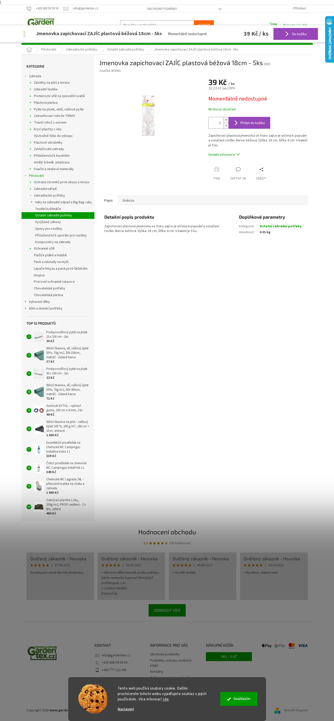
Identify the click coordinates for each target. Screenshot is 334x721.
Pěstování (36, 175)
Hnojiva (39, 275)
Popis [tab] (108, 200)
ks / (229, 656)
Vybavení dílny (39, 301)
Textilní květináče (48, 208)
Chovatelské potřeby (49, 288)
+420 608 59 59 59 (114, 662)
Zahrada (35, 76)
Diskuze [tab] (128, 200)
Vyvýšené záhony (48, 222)
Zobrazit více (167, 610)
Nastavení (126, 709)
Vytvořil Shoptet (296, 710)
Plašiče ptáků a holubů (50, 255)
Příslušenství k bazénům (52, 155)
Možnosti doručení (222, 109)
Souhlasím (241, 698)
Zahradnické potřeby (49, 195)
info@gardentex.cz (116, 655)
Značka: (110, 70)
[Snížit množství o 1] (225, 126)
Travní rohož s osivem (50, 122)
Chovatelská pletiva (48, 295)
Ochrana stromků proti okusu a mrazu (61, 182)
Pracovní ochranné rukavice (54, 281)
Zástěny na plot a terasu (52, 82)
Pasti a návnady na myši (51, 261)
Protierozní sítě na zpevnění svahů (59, 96)
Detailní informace (221, 154)
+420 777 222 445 (114, 670)
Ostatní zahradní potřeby (53, 215)
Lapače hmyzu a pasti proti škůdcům (61, 268)
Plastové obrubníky (48, 142)
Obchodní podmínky (162, 9)
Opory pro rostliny (48, 228)
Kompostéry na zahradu (52, 242)
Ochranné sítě (44, 248)
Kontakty (156, 671)
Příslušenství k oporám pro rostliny (61, 235)
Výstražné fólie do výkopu (53, 135)
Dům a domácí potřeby (45, 308)
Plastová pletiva (46, 102)
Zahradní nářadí (45, 188)
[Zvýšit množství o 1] (225, 120)
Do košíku (299, 34)
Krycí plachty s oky (48, 129)
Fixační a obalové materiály (54, 169)
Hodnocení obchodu (167, 532)
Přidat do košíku (252, 123)
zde (166, 699)
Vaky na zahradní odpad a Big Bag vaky (63, 202)
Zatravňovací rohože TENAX (54, 115)
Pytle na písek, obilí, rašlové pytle (59, 109)
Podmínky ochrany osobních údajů (171, 663)
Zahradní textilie (46, 89)
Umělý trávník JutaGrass (52, 162)
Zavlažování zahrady (49, 149)
